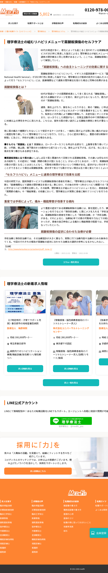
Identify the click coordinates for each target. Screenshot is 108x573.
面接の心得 (68, 514)
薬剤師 (3, 552)
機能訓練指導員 (7, 539)
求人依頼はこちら (38, 471)
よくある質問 (101, 509)
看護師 (3, 547)
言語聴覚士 (5, 535)
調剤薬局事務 (6, 522)
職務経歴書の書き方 (72, 509)
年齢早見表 (68, 526)
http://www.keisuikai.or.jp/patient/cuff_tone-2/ (30, 249)
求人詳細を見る (25, 368)
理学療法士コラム (58, 31)
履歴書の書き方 (70, 505)
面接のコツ (68, 518)
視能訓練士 (5, 543)
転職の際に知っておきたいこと (77, 522)
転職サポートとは (35, 23)
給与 (66, 530)
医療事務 (4, 518)
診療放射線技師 (7, 509)
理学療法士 (42, 31)
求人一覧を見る (71, 382)
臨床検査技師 (6, 505)
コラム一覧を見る (71, 262)
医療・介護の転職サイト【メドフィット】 (16, 31)
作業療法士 (5, 530)
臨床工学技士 (6, 514)
